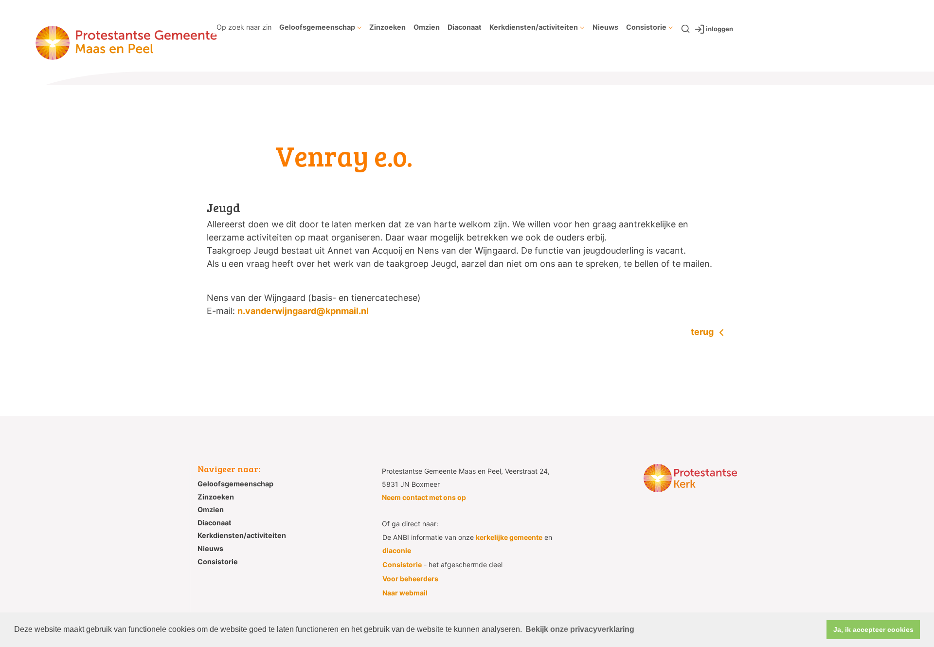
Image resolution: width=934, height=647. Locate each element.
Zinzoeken (387, 27)
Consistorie (646, 27)
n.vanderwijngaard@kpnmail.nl (303, 311)
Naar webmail (405, 593)
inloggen (719, 29)
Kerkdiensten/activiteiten (533, 27)
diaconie (396, 550)
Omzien (426, 27)
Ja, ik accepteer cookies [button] (873, 629)
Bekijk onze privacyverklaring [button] (579, 629)
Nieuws (605, 27)
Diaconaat (465, 27)
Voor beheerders (410, 578)
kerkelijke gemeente (509, 537)
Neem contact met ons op (424, 497)
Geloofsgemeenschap (317, 27)
